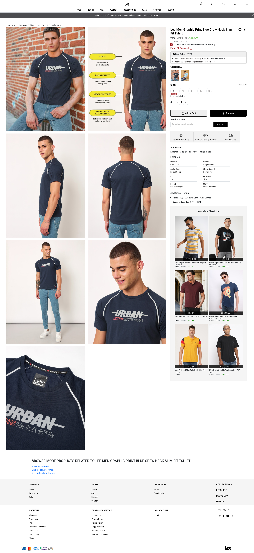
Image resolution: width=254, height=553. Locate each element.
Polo (31, 497)
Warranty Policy (98, 530)
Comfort (94, 501)
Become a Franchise (37, 527)
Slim (93, 493)
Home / (10, 25)
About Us (33, 515)
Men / (15, 25)
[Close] (253, 15)
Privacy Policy (97, 519)
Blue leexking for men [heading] (43, 469)
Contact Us (96, 515)
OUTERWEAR (160, 484)
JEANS (94, 484)
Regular (94, 497)
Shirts (31, 489)
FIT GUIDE (221, 490)
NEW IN (220, 501)
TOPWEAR (34, 484)
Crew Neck (33, 493)
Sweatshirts (159, 493)
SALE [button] (144, 10)
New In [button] (90, 10)
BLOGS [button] (171, 10)
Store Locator (34, 519)
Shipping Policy (98, 527)
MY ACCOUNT (161, 510)
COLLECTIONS (224, 484)
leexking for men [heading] (40, 466)
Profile (157, 515)
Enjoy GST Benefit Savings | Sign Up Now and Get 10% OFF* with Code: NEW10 (127, 15)
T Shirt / (31, 25)
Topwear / (23, 25)
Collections (33, 530)
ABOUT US (34, 510)
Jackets (157, 489)
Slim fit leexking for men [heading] (44, 473)
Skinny (94, 489)
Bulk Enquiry (34, 534)
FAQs (31, 523)
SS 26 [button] (78, 10)
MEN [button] (102, 10)
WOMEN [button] (113, 10)
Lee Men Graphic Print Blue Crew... (49, 25)
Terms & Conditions (100, 534)
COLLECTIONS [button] (130, 10)
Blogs (31, 538)
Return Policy (97, 523)
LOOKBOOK (222, 495)
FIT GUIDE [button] (157, 10)
